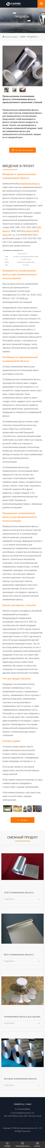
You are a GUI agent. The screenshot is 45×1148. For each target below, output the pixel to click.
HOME (22, 37)
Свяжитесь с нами (22, 1104)
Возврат (24, 820)
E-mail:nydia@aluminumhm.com (22, 1113)
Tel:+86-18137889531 (22, 1109)
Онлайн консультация (24, 150)
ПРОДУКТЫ (32, 37)
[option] (22, 66)
